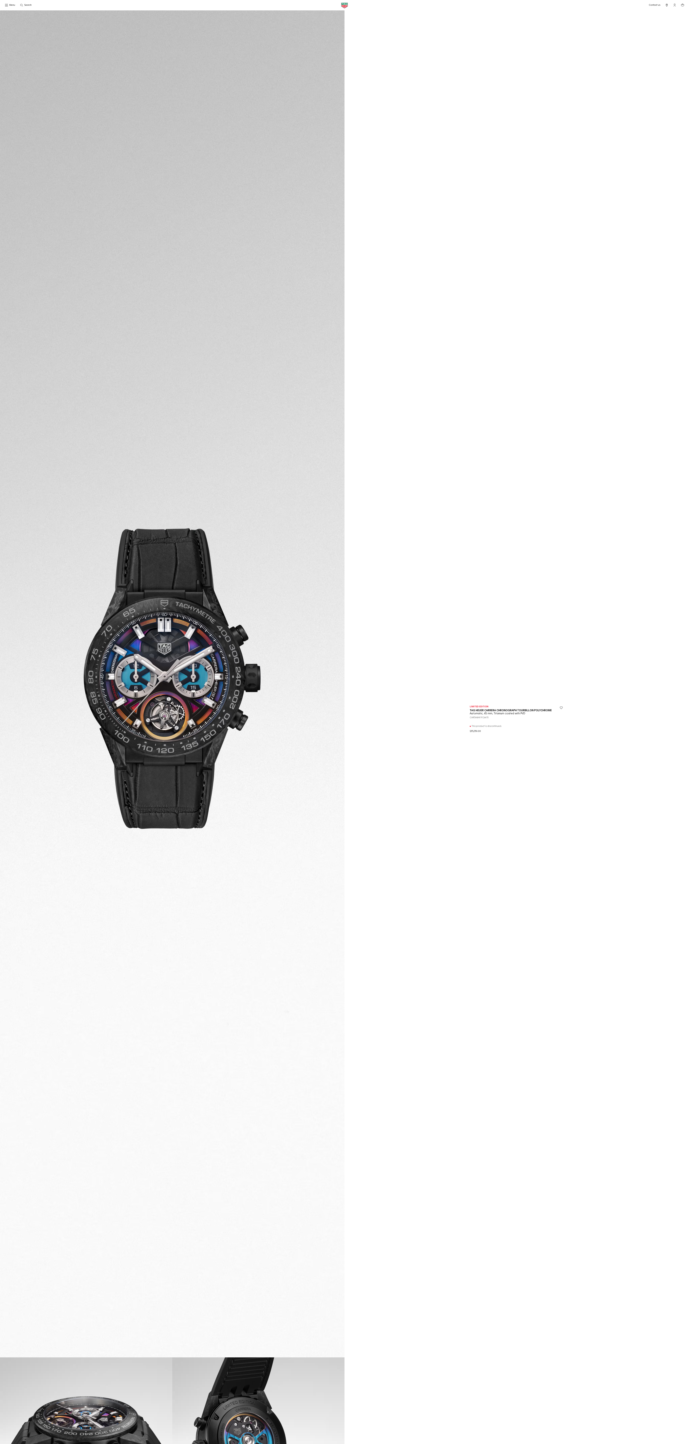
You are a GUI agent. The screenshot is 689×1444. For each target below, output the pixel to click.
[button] (675, 5)
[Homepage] (344, 5)
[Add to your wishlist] (561, 708)
